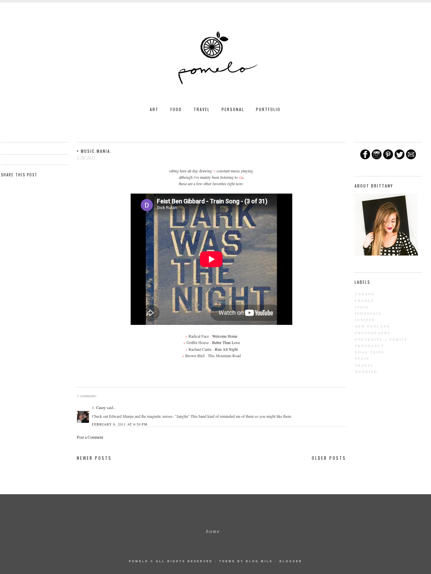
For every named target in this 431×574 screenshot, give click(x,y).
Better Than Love (226, 342)
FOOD (176, 109)
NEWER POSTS (94, 457)
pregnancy (370, 345)
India (362, 307)
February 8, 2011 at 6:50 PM (119, 424)
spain (362, 358)
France (364, 300)
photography (373, 333)
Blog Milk (259, 561)
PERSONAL (233, 109)
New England (372, 326)
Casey (101, 407)
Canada (365, 294)
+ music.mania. (94, 151)
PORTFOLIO (268, 109)
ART (154, 109)
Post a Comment (90, 437)
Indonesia (368, 313)
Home (213, 531)
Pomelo (138, 561)
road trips (370, 352)
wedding (366, 371)
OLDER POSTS (329, 457)
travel (364, 365)
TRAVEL (202, 109)
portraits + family (381, 339)
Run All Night (226, 349)
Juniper (365, 319)
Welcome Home (224, 336)
